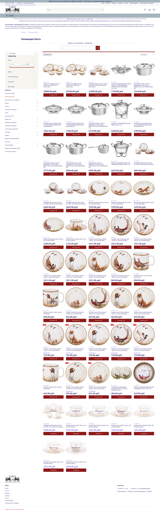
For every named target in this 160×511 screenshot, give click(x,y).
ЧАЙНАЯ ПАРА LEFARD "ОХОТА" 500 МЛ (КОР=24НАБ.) (76, 462)
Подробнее (53, 433)
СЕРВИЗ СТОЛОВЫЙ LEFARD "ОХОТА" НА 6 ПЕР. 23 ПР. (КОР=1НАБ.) (51, 85)
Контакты (114, 3)
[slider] (10, 67)
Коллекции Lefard (10, 93)
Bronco (7, 103)
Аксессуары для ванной (11, 129)
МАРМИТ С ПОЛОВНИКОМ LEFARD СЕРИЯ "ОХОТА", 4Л (120, 124)
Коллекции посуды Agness (12, 100)
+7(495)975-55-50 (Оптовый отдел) (25, 3)
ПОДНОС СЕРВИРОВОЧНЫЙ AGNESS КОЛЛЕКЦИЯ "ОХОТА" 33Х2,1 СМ (144, 387)
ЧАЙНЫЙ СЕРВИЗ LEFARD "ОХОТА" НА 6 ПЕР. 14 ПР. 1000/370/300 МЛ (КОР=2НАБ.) (98, 85)
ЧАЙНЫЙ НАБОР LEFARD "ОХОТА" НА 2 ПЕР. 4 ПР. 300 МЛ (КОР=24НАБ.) (144, 163)
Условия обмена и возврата (147, 3)
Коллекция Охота (9, 96)
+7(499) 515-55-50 (9, 3)
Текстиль (7, 142)
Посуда (7, 106)
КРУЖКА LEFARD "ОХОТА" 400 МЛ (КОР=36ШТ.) (143, 276)
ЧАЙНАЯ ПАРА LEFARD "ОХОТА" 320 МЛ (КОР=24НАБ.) (76, 239)
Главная (23, 32)
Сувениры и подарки (10, 125)
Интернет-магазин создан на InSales (14, 509)
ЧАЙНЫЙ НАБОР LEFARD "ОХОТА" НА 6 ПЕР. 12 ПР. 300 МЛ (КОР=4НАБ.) (53, 426)
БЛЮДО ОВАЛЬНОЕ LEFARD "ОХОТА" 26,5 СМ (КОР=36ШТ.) (144, 203)
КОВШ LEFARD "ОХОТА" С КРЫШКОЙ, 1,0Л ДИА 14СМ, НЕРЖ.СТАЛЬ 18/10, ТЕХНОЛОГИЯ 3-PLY (98, 165)
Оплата (126, 3)
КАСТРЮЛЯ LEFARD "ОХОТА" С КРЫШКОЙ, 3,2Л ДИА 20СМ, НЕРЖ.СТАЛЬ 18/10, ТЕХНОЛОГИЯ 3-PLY (98, 126)
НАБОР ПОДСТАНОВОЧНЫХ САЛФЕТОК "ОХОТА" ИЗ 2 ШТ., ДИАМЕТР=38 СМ (119, 388)
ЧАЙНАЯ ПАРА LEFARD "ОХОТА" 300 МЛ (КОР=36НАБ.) (76, 426)
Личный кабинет (134, 3)
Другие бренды (9, 145)
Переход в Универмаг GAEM (12, 148)
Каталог (108, 3)
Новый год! (8, 119)
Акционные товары (10, 151)
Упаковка (7, 132)
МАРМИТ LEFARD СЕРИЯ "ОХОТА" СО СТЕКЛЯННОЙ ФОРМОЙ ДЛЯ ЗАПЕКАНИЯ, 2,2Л (143, 125)
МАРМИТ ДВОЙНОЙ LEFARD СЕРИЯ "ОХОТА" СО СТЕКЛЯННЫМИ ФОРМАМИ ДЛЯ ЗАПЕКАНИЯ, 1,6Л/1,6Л (121, 86)
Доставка (120, 3)
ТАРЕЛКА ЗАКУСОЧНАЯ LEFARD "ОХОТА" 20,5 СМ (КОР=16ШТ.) (75, 313)
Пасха (6, 113)
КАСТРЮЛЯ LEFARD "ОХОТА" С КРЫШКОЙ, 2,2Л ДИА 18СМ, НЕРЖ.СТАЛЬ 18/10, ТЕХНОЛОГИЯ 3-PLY (53, 165)
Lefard (103, 3)
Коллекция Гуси (9, 116)
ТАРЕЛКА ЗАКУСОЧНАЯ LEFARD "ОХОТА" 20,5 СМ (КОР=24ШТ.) (97, 239)
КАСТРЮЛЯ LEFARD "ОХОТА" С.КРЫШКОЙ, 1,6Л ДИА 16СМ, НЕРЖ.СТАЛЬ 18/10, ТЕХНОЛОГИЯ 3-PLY (76, 165)
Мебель (7, 135)
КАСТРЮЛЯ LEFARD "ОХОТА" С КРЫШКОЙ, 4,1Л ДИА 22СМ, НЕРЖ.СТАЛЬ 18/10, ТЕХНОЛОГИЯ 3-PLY (144, 86)
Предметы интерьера (11, 122)
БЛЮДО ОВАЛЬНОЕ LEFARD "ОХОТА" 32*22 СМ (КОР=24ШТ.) (99, 203)
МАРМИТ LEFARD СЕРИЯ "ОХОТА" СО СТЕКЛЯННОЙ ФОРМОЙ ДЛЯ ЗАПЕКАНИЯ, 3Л (52, 125)
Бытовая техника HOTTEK (12, 138)
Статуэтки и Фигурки (11, 109)
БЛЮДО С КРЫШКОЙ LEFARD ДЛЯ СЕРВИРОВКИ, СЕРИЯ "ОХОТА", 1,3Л (120, 163)
